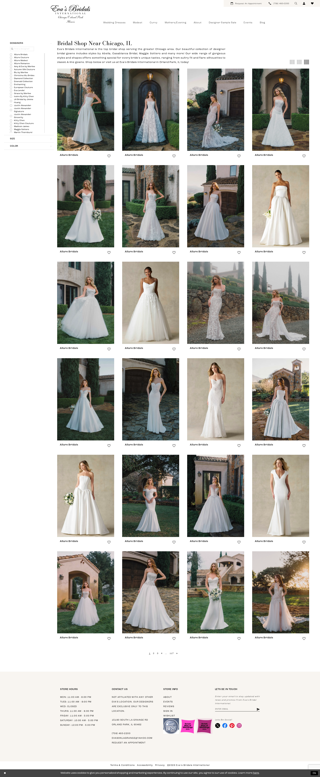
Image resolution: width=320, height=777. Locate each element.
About (167, 697)
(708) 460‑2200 (121, 733)
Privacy (160, 765)
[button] (304, 3)
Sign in (168, 711)
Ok (314, 773)
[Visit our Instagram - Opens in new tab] (239, 726)
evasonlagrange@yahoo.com (132, 738)
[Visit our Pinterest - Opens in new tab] (232, 726)
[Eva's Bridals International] (71, 14)
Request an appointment (129, 743)
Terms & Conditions (122, 765)
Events (168, 702)
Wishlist (169, 716)
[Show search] (296, 3)
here (256, 773)
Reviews (168, 706)
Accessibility (145, 765)
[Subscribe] (258, 709)
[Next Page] (177, 653)
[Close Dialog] (5, 773)
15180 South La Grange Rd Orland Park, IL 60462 (130, 722)
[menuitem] (246, 3)
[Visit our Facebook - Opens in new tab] (225, 726)
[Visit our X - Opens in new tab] (217, 726)
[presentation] (85, 110)
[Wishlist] (312, 3)
